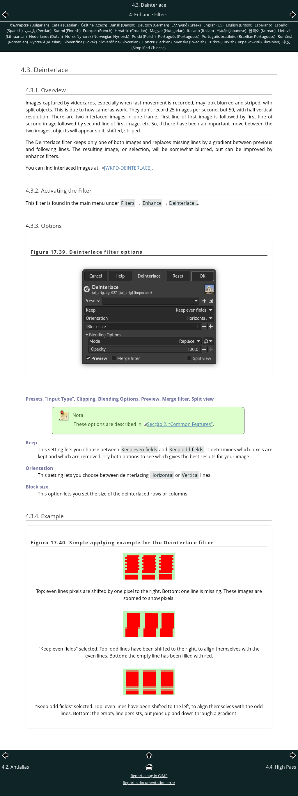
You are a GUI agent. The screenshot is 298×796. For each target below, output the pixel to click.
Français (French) (97, 30)
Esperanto (263, 25)
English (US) (213, 25)
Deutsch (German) (153, 25)
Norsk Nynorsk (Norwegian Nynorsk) (97, 36)
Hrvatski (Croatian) (131, 30)
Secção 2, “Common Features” (180, 424)
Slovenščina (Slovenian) (119, 42)
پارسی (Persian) (38, 30)
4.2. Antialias (15, 767)
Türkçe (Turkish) (222, 42)
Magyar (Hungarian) (167, 30)
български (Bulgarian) (29, 25)
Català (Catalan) (65, 25)
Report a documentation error (149, 782)
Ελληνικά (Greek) (186, 25)
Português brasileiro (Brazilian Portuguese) (238, 36)
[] (128, 168)
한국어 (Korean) (262, 30)
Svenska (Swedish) (190, 42)
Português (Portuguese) (178, 36)
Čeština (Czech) (94, 25)
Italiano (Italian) (200, 30)
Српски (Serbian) (157, 42)
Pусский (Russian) (45, 42)
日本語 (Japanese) (231, 30)
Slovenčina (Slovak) (80, 42)
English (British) (239, 25)
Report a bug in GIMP (149, 775)
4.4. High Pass (281, 767)
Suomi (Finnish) (67, 30)
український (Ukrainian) (259, 42)
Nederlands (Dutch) (46, 36)
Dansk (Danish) (122, 25)
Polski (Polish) (144, 36)
